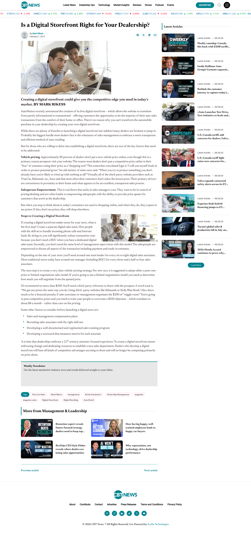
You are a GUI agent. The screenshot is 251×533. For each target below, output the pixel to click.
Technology (104, 5)
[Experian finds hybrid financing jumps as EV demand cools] (178, 203)
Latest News (69, 5)
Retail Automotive (93, 395)
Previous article (30, 470)
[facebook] (107, 513)
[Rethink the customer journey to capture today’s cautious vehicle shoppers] (178, 88)
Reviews (137, 5)
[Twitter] (136, 513)
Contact (99, 504)
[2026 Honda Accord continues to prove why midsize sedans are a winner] (178, 249)
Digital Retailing (71, 400)
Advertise (111, 504)
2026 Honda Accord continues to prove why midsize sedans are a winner (213, 252)
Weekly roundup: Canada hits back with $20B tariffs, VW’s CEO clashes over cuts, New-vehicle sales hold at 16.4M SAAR (213, 45)
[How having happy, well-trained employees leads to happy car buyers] (107, 428)
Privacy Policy (174, 504)
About (72, 504)
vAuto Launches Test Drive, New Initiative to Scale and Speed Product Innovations (213, 114)
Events (170, 5)
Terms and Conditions (152, 504)
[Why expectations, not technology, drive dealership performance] (107, 449)
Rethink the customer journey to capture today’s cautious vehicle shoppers (212, 91)
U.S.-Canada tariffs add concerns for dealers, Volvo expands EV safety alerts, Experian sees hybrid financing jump (212, 137)
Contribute (85, 504)
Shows (148, 5)
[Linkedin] (149, 35)
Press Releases (128, 504)
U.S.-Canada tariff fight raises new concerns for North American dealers (211, 160)
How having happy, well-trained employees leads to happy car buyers (140, 428)
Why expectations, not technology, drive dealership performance (141, 449)
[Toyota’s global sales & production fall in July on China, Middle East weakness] (178, 226)
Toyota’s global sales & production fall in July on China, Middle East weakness (211, 229)
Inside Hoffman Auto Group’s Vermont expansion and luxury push (213, 68)
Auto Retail (89, 400)
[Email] (155, 35)
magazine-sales (30, 400)
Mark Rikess (37, 33)
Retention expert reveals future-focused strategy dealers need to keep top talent (69, 428)
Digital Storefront (50, 400)
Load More (196, 265)
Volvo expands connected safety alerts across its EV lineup (211, 183)
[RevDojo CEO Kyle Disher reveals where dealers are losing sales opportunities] (37, 449)
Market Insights (121, 5)
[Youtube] (144, 513)
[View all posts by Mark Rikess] (25, 35)
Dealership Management (118, 395)
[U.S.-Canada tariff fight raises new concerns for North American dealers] (178, 157)
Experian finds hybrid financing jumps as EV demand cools (210, 206)
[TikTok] (129, 513)
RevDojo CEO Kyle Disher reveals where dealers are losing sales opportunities (71, 449)
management (73, 395)
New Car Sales (38, 395)
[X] (143, 35)
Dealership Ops (87, 5)
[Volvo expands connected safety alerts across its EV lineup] (178, 180)
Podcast (159, 5)
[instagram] (114, 513)
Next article (150, 470)
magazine (139, 395)
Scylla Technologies (158, 524)
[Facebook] (137, 35)
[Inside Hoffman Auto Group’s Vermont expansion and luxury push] (178, 66)
